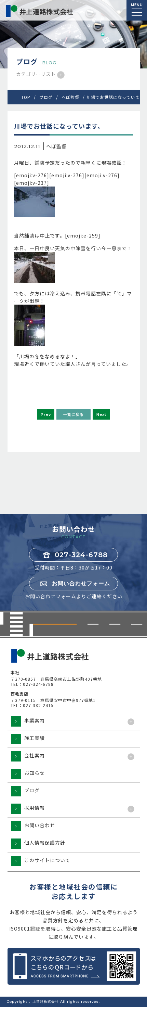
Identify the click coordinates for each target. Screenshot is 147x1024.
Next (101, 414)
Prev (46, 414)
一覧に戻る (73, 414)
